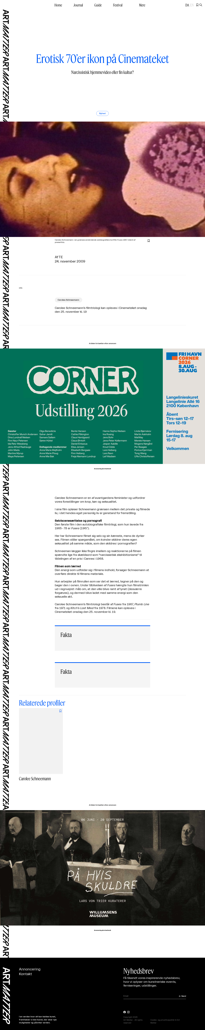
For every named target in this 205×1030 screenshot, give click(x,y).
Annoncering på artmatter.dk (102, 468)
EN (192, 5)
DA (187, 5)
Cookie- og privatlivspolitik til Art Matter (165, 1021)
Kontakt (25, 974)
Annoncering (29, 969)
